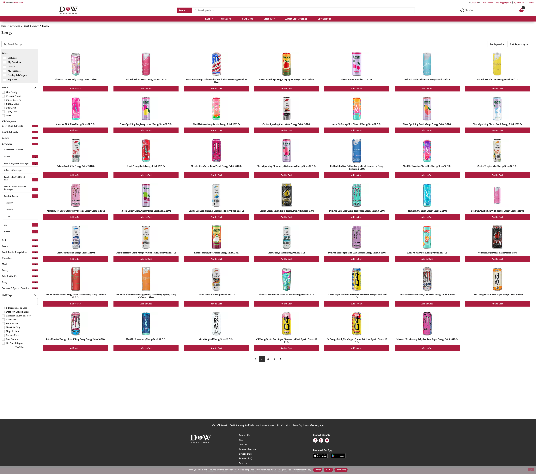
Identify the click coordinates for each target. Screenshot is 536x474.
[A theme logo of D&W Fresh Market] (68, 10)
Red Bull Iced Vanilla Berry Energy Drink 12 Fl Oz (427, 79)
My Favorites (519, 2)
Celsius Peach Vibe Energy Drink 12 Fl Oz (76, 166)
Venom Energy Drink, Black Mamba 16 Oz (497, 252)
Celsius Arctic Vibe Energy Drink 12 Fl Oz (76, 252)
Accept (317, 470)
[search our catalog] (195, 10)
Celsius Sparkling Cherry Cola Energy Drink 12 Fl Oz (286, 124)
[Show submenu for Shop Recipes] (332, 19)
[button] (35, 126)
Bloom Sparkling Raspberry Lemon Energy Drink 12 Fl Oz (146, 124)
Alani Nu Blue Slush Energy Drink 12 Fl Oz (427, 210)
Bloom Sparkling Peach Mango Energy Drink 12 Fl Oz (427, 124)
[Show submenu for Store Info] (275, 19)
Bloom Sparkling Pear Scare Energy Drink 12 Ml (216, 252)
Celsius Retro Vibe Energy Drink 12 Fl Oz (216, 294)
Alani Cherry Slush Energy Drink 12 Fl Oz (146, 166)
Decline (328, 470)
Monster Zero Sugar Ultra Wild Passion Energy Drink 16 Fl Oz (357, 252)
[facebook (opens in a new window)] (315, 441)
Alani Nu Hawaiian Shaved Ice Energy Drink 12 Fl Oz (427, 166)
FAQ (241, 439)
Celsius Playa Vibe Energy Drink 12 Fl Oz (286, 252)
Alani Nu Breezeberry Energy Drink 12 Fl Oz (146, 339)
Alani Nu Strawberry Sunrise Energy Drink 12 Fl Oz (216, 124)
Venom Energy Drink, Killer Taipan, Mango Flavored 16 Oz (287, 210)
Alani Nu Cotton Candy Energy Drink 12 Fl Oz (76, 79)
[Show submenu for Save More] (254, 19)
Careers (531, 2)
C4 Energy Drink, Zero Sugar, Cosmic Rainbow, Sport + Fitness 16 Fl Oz (357, 341)
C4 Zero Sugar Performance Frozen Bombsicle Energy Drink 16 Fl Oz (357, 296)
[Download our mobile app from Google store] (338, 455)
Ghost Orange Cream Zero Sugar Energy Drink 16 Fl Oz (497, 294)
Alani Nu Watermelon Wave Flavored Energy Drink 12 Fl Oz (286, 294)
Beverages (15, 25)
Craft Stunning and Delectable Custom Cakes (252, 425)
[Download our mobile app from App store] (320, 455)
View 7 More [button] (19, 347)
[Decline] (531, 469)
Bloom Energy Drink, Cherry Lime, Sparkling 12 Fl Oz (146, 210)
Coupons (243, 444)
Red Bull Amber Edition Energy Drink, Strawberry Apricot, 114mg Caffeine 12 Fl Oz (146, 296)
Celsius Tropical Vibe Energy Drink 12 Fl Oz (497, 166)
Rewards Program (248, 449)
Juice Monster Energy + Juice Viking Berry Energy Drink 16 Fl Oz (76, 339)
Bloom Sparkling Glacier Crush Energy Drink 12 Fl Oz (497, 124)
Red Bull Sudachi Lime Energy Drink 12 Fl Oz (497, 79)
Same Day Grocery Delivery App (308, 425)
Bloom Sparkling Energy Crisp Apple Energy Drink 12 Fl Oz (286, 79)
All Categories (9, 121)
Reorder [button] (469, 10)
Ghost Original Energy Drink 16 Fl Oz (216, 339)
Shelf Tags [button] (7, 295)
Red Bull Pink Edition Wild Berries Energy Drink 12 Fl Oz (497, 210)
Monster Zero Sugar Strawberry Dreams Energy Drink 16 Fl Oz (76, 210)
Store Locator (283, 425)
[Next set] (280, 359)
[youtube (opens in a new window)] (327, 441)
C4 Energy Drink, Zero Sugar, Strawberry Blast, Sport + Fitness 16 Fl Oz (286, 341)
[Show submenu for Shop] (212, 19)
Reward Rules (245, 453)
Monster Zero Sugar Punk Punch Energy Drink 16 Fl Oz (216, 166)
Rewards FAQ (245, 458)
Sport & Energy (31, 25)
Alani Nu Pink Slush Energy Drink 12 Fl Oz (75, 124)
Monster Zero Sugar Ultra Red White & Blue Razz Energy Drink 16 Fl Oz (216, 81)
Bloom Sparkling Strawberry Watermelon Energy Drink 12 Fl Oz (286, 166)
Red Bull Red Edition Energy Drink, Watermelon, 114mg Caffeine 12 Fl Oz (76, 296)
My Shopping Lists (503, 2)
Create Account (487, 2)
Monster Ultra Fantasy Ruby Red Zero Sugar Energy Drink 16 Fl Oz (427, 339)
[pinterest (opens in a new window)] (321, 441)
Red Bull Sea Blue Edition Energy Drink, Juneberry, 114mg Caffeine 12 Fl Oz (356, 167)
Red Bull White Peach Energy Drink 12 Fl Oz (146, 79)
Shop (3, 25)
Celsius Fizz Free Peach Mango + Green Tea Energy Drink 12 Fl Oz (146, 252)
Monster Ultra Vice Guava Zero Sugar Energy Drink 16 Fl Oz (357, 210)
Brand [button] (5, 87)
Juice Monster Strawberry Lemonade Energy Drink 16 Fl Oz (427, 294)
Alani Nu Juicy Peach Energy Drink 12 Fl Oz (427, 252)
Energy (45, 25)
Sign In (475, 2)
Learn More (341, 470)
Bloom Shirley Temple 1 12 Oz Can (356, 79)
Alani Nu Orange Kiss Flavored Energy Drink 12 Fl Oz (356, 124)
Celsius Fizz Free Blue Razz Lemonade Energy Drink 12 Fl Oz (216, 210)
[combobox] (184, 10)
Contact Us (244, 435)
